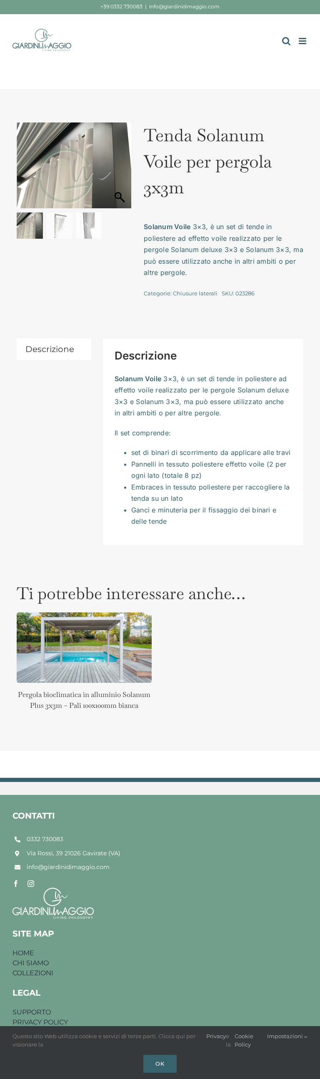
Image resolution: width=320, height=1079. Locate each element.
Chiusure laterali (195, 293)
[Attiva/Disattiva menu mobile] (303, 41)
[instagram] (31, 883)
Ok (160, 1063)
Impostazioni (285, 1036)
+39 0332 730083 (121, 6)
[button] (121, 169)
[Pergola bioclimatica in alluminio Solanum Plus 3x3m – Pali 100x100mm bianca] (84, 619)
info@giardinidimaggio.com (184, 6)
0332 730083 (45, 839)
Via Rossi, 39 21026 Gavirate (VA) (73, 853)
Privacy (216, 1036)
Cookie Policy (244, 1040)
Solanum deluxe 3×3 (204, 249)
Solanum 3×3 (267, 249)
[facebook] (15, 883)
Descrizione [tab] (49, 349)
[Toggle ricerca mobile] (286, 41)
